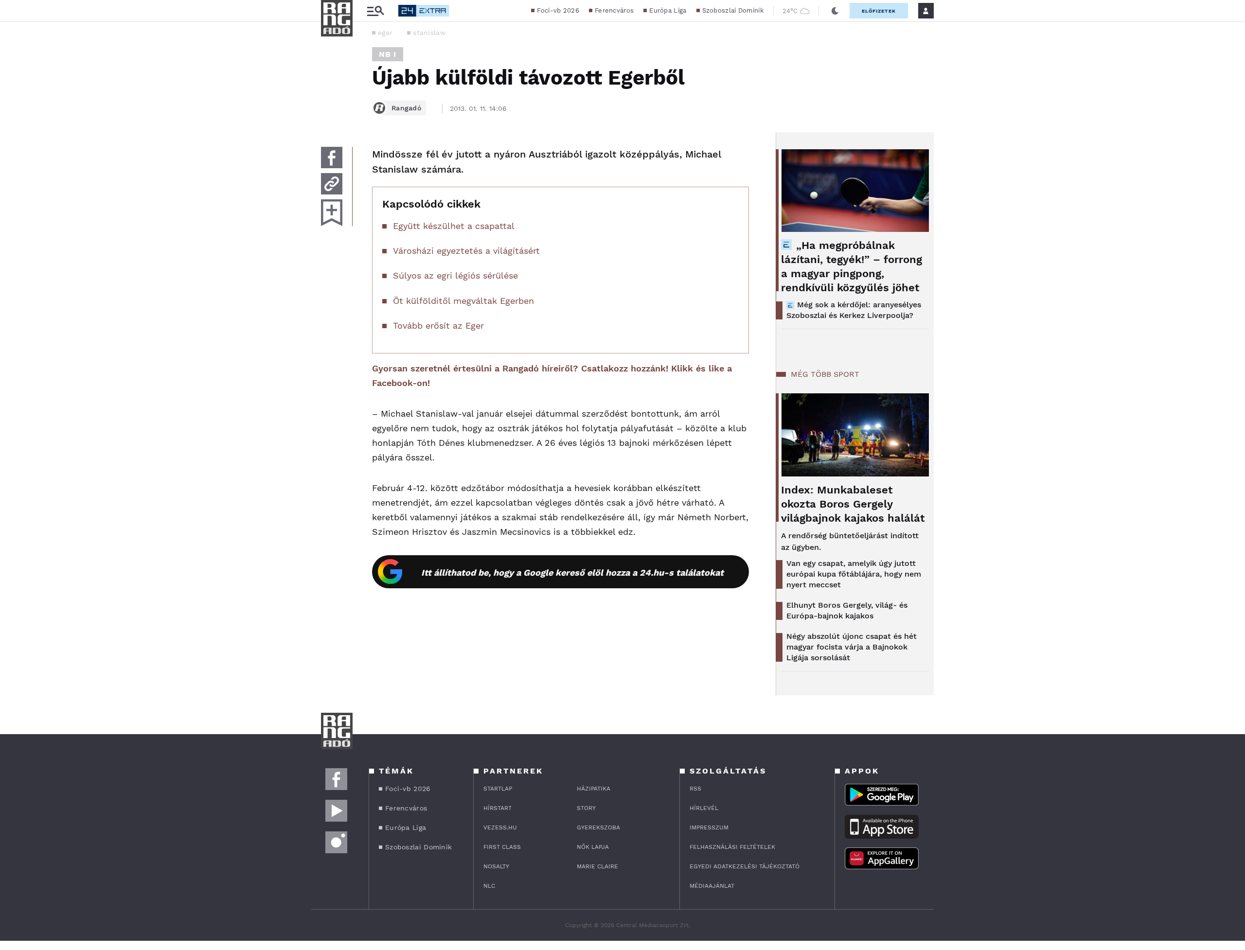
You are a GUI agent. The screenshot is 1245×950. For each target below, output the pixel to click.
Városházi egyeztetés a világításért (466, 251)
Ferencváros (614, 10)
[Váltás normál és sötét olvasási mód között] (835, 11)
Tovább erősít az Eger (438, 325)
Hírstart (497, 808)
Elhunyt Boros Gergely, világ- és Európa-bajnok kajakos (846, 610)
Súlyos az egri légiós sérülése (455, 275)
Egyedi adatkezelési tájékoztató (745, 866)
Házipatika (593, 788)
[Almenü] (375, 11)
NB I (387, 54)
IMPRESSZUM (709, 827)
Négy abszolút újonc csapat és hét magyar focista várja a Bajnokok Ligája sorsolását (851, 647)
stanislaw (429, 32)
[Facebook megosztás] (331, 157)
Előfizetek (879, 11)
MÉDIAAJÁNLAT (712, 885)
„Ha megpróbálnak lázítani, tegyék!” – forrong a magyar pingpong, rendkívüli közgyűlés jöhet (851, 266)
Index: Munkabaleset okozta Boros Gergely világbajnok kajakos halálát (853, 504)
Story (586, 808)
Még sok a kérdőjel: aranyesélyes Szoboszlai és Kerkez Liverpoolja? (853, 310)
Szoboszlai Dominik (733, 10)
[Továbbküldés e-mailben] (331, 183)
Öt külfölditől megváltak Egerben (463, 301)
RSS (695, 788)
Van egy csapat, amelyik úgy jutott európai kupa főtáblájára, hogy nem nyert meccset (853, 574)
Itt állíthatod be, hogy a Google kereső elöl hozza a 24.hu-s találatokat (572, 572)
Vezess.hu (500, 827)
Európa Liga (667, 10)
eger (385, 32)
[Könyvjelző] (331, 212)
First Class (502, 847)
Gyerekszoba (598, 827)
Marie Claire (597, 866)
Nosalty (496, 866)
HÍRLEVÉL (704, 808)
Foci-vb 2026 (558, 10)
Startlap (497, 788)
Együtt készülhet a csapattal (454, 226)
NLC (489, 885)
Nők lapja (593, 847)
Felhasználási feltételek (732, 847)
